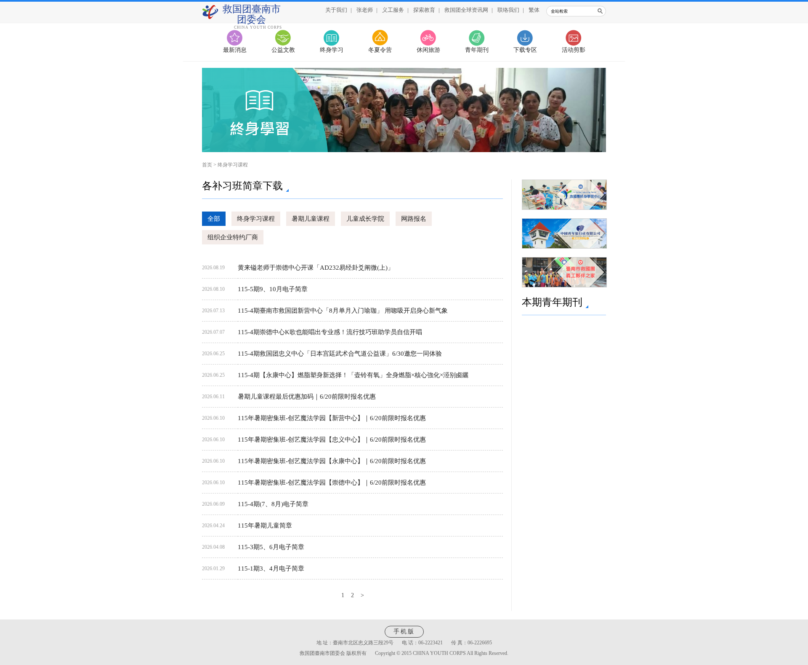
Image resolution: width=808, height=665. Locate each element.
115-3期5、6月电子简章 (271, 547)
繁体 (534, 10)
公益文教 (283, 50)
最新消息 (235, 50)
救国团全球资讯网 (466, 10)
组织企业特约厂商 (232, 237)
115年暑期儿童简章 (265, 525)
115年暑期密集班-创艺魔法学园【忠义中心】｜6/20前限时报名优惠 (332, 439)
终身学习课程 (233, 165)
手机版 (404, 631)
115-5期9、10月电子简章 (273, 289)
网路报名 (413, 218)
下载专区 (525, 50)
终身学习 (331, 50)
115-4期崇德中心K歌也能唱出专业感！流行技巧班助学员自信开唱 (330, 332)
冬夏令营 (380, 50)
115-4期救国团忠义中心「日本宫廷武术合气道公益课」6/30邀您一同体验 (340, 353)
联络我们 (508, 10)
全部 (213, 218)
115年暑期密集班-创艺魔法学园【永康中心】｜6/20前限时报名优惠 (332, 461)
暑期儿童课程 (311, 218)
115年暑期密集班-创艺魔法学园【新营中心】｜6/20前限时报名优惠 (332, 418)
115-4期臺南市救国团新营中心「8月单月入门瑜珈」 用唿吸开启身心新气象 (343, 310)
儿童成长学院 (365, 218)
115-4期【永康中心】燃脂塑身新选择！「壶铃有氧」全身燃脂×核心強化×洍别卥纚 (353, 375)
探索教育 (424, 10)
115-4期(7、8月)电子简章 (273, 504)
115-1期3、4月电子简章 (271, 568)
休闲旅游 (428, 50)
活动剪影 (573, 50)
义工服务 (393, 10)
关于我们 (336, 10)
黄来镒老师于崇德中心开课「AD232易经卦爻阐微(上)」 (316, 267)
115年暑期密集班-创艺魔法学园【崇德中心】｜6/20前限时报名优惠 (332, 482)
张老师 (364, 10)
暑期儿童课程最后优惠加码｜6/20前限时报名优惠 (307, 396)
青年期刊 (477, 50)
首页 (207, 165)
